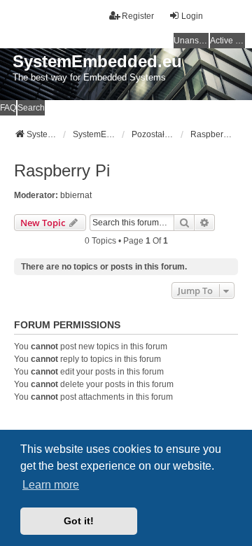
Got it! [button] (79, 520)
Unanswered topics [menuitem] (191, 41)
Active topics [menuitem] (227, 41)
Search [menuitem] (31, 108)
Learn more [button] (50, 485)
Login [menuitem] (192, 16)
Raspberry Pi (62, 170)
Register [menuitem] (138, 16)
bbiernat (76, 195)
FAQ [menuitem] (8, 108)
